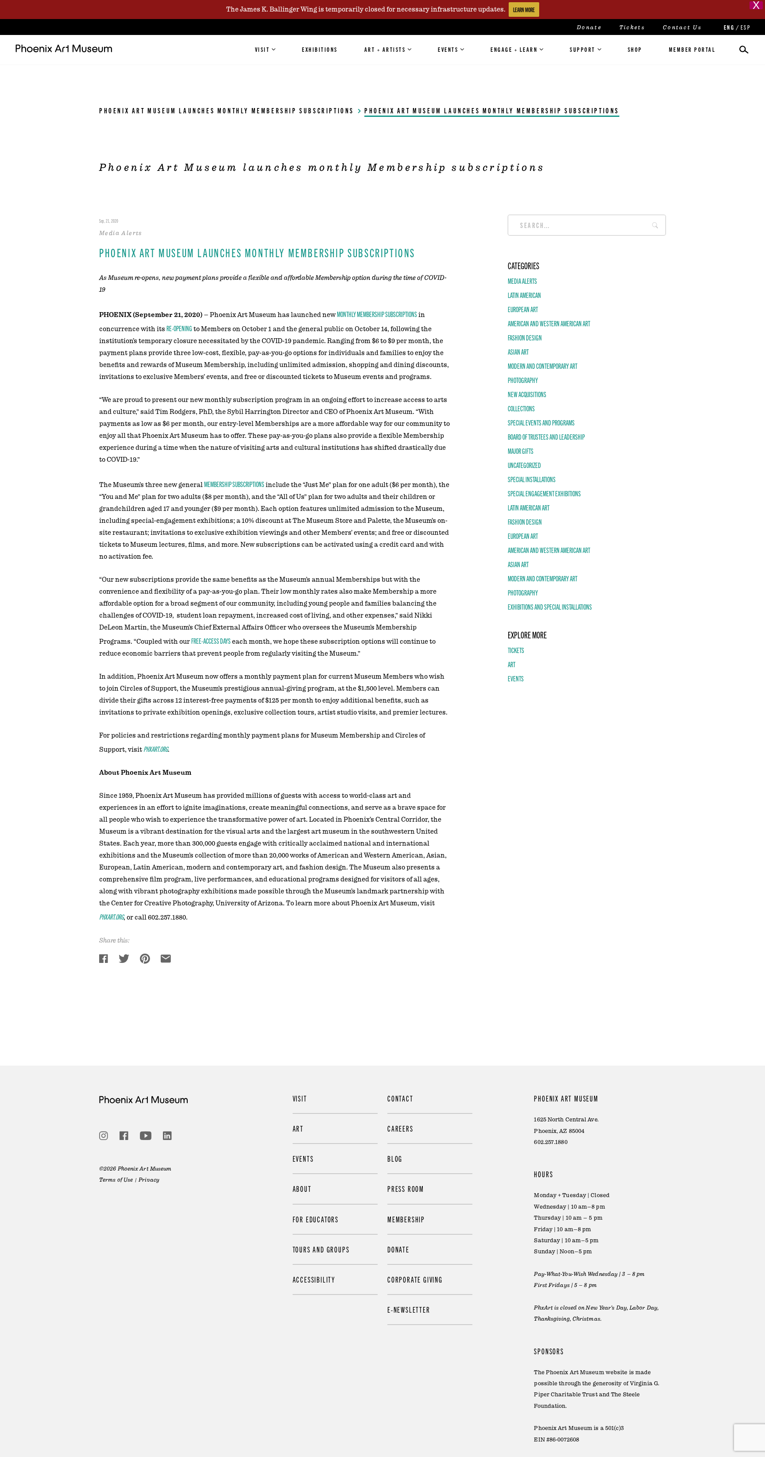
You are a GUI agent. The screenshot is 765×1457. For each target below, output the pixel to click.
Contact (400, 1098)
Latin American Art (528, 507)
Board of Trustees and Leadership (546, 437)
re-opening (179, 328)
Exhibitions (320, 49)
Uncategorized (524, 465)
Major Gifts (520, 451)
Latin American (524, 295)
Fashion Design (525, 337)
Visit (262, 49)
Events (448, 49)
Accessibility (314, 1278)
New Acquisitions (527, 394)
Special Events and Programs (541, 422)
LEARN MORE (524, 9)
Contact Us (682, 27)
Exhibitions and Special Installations (550, 607)
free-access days (211, 640)
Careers (400, 1128)
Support (582, 49)
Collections (521, 408)
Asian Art (518, 352)
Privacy (149, 1179)
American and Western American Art (549, 323)
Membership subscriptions (234, 483)
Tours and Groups (321, 1248)
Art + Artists (385, 49)
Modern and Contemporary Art (542, 366)
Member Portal (692, 49)
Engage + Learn (514, 49)
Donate (589, 27)
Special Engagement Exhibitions (544, 493)
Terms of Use (116, 1179)
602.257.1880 (550, 1141)
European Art (523, 309)
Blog (394, 1158)
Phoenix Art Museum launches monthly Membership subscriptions (226, 110)
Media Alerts (522, 281)
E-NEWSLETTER (408, 1309)
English (728, 27)
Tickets (632, 27)
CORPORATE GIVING (415, 1278)
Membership (406, 1218)
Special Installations (532, 479)
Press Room (405, 1188)
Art (511, 664)
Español (745, 27)
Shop (635, 49)
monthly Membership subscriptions (377, 313)
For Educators (316, 1218)
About (302, 1188)
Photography (523, 380)
